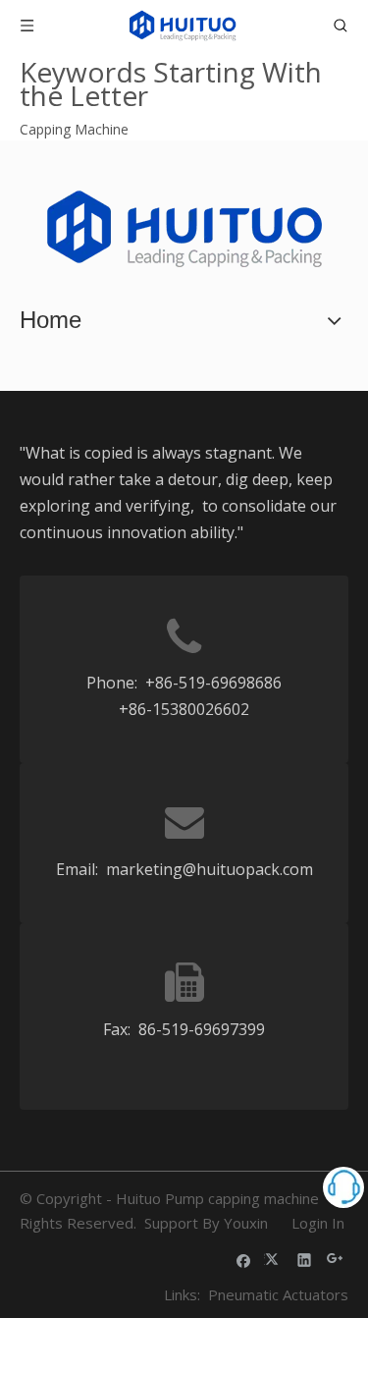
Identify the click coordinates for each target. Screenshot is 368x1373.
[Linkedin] (304, 1260)
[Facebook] (244, 1260)
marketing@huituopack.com (209, 869)
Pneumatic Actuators (278, 1294)
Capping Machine (74, 129)
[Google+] (335, 1260)
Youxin (246, 1223)
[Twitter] (274, 1260)
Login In (317, 1223)
